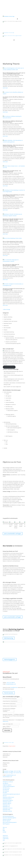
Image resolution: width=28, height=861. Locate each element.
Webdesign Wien (6, 809)
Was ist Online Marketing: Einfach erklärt (13, 241)
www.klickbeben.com (7, 776)
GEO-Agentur (8, 396)
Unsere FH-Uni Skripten (8, 150)
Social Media (8, 398)
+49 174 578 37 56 (17, 772)
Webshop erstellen (10, 408)
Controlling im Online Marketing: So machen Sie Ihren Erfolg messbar (13, 195)
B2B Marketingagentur (8, 814)
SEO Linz (5, 795)
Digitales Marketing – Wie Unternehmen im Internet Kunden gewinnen (13, 145)
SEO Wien (5, 792)
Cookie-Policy (5, 838)
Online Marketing (15, 76)
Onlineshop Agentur (7, 798)
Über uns (6, 440)
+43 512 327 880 (17, 771)
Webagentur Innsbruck (11, 404)
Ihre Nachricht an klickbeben (9, 708)
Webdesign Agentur (10, 414)
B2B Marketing (7, 422)
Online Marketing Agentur (8, 780)
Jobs (6, 441)
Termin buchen (8, 693)
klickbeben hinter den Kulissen (10, 321)
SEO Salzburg (6, 791)
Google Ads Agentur (7, 785)
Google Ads (8, 400)
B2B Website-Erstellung (12, 432)
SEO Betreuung (9, 406)
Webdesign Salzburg (7, 811)
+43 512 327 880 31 (11, 682)
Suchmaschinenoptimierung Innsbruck (11, 794)
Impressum (5, 835)
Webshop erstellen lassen (8, 797)
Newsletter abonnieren (9, 367)
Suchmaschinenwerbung (13, 294)
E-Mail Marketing (7, 319)
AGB (4, 840)
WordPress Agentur (11, 416)
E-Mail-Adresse (6, 703)
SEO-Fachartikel (7, 327)
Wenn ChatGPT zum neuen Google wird (12, 386)
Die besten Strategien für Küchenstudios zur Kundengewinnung (14, 289)
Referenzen (6, 325)
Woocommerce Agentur (12, 410)
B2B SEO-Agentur (6, 820)
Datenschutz (5, 720)
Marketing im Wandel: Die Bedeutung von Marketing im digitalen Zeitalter (13, 219)
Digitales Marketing (18, 75)
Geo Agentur (5, 783)
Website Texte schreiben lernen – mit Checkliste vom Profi (12, 171)
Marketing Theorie (7, 76)
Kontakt (5, 448)
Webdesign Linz (6, 806)
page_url (5, 726)
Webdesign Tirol (6, 805)
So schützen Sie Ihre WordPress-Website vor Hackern (14, 97)
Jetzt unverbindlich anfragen (12, 533)
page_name (5, 724)
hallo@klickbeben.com (11, 684)
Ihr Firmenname (6, 698)
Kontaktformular (14, 687)
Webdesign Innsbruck (7, 808)
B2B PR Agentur (6, 824)
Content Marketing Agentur (9, 786)
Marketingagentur (9, 659)
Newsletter (5, 714)
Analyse (7, 393)
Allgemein (12, 75)
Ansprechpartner (6, 701)
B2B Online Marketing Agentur (12, 426)
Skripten (21, 149)
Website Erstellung (7, 819)
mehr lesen (5, 88)
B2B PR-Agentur (9, 436)
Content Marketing (10, 402)
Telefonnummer (6, 706)
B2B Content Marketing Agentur (14, 427)
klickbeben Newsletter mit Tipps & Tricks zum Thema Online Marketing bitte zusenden (13, 716)
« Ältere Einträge (6, 309)
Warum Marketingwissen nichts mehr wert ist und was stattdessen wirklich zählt (14, 73)
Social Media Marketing (9, 332)
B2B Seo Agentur (11, 429)
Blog (6, 444)
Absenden (7, 730)
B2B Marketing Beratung (11, 424)
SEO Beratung (6, 789)
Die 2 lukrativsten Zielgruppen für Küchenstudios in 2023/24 (11, 265)
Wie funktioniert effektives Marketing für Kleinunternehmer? (13, 121)
